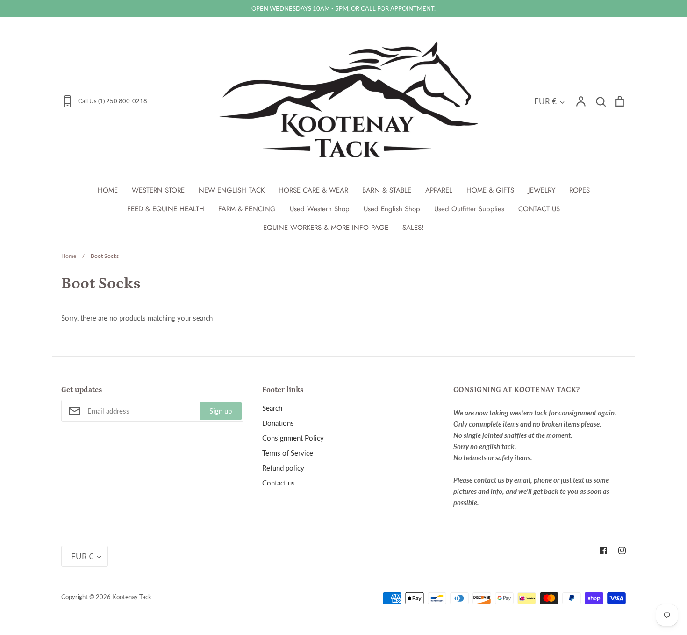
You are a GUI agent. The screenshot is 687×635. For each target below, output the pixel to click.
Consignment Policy (293, 438)
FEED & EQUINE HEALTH (165, 209)
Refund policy (283, 468)
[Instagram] (622, 550)
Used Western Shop (320, 209)
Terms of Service (287, 453)
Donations (278, 423)
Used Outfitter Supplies (469, 209)
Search (272, 408)
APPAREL (438, 190)
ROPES (579, 190)
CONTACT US (539, 209)
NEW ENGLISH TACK (232, 190)
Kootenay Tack (131, 596)
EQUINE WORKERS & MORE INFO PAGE (325, 227)
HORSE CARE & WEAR (313, 190)
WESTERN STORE (158, 190)
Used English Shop (392, 209)
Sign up (220, 411)
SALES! (413, 227)
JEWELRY (541, 190)
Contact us (278, 482)
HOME (108, 190)
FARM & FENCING (247, 209)
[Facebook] (603, 550)
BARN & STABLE (386, 190)
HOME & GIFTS (490, 190)
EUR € (545, 101)
